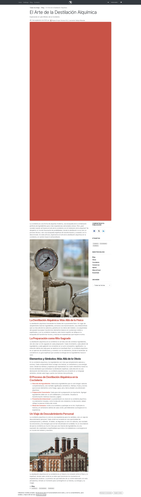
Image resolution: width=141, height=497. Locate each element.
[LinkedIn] (103, 231)
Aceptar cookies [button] (118, 493)
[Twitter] (99, 231)
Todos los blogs (34, 7)
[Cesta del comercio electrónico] (108, 2)
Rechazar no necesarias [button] (106, 493)
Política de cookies (41, 494)
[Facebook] (94, 231)
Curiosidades (42, 488)
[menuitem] (20, 2)
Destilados (51, 488)
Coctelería (34, 488)
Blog (42, 7)
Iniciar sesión (114, 2)
